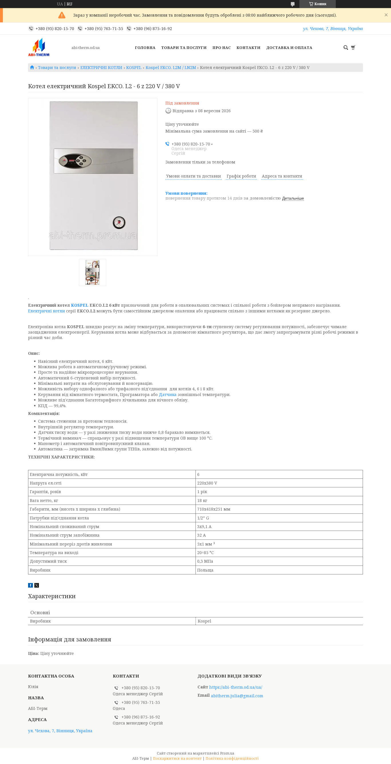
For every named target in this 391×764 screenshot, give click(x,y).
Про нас (221, 47)
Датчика (168, 394)
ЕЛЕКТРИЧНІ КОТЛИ (101, 67)
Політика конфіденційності (232, 758)
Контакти (248, 47)
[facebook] (30, 586)
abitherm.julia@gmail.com (237, 695)
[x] (36, 586)
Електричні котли (46, 311)
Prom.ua (227, 753)
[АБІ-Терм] (48, 48)
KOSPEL (133, 67)
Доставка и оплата (289, 47)
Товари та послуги (184, 47)
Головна (145, 47)
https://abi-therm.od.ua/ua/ (235, 687)
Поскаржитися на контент (177, 758)
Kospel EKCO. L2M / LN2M (171, 67)
